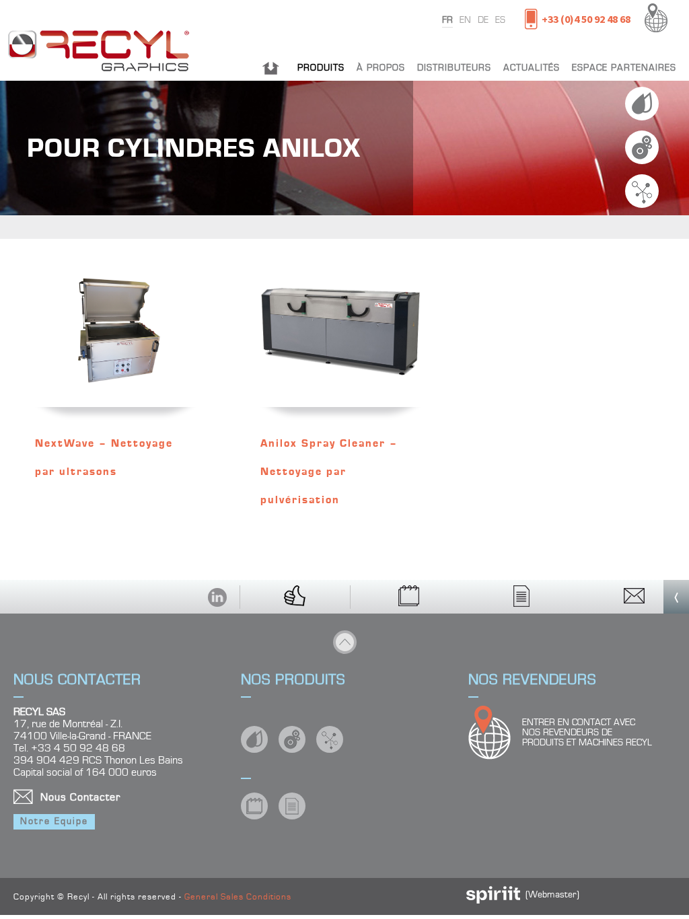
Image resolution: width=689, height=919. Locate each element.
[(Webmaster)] (493, 901)
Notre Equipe (54, 821)
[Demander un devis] (522, 596)
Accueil (270, 68)
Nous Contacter (80, 797)
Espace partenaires (624, 68)
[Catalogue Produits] (409, 596)
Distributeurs (454, 68)
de (483, 20)
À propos (381, 68)
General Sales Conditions (237, 897)
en (465, 20)
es (500, 20)
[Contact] (634, 597)
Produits (320, 68)
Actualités (531, 68)
